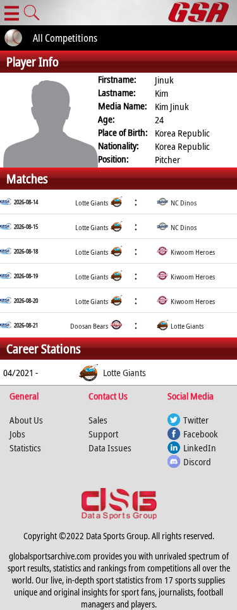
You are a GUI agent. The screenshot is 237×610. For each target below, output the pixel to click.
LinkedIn (199, 447)
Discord (197, 461)
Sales (97, 419)
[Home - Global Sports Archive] (202, 12)
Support (103, 433)
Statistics (25, 447)
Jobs (17, 433)
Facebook (200, 433)
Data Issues (109, 447)
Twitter (196, 419)
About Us (26, 419)
